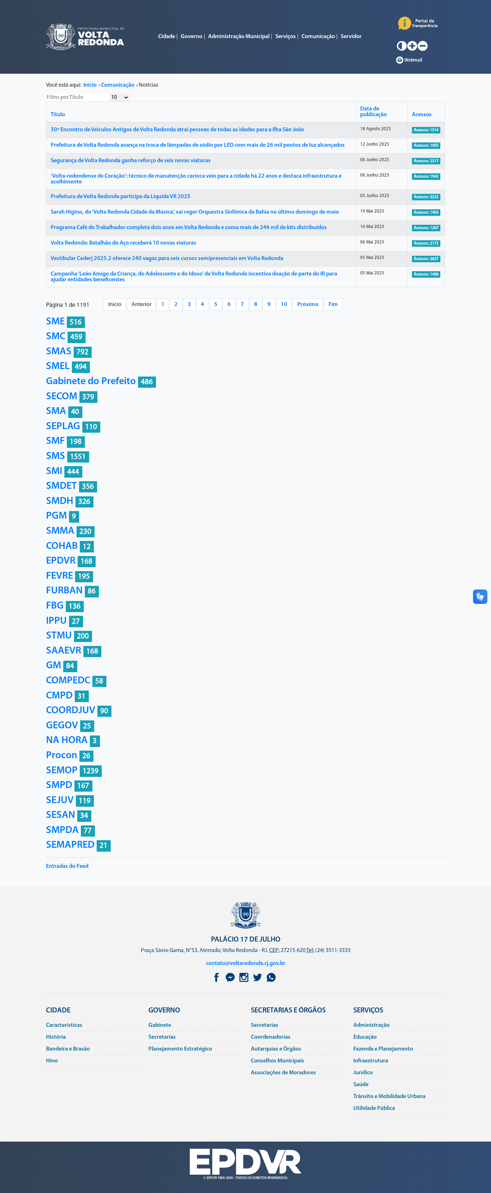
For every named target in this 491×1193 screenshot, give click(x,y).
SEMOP (62, 771)
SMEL (58, 366)
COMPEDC (68, 681)
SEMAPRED (70, 845)
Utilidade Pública (374, 1108)
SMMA (60, 531)
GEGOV (62, 726)
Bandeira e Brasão (68, 1049)
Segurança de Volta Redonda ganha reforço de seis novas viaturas (131, 161)
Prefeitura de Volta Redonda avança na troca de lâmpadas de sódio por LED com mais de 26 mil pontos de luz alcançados (198, 145)
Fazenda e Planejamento (383, 1049)
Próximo (307, 305)
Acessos (422, 115)
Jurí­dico (363, 1073)
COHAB (62, 546)
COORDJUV (70, 711)
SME (55, 322)
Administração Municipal (239, 37)
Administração (371, 1025)
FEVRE (59, 576)
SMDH (59, 501)
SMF (55, 441)
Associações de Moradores (283, 1073)
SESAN (60, 815)
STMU (59, 636)
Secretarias (162, 1037)
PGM (56, 516)
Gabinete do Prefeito (91, 382)
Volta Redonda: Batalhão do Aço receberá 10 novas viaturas (123, 243)
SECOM (61, 397)
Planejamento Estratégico (180, 1049)
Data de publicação (373, 112)
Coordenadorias (270, 1037)
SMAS (59, 352)
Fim (333, 305)
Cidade (166, 37)
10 (284, 305)
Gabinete (159, 1025)
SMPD (59, 785)
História (56, 1037)
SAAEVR (63, 651)
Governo (191, 37)
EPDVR (60, 561)
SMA (56, 411)
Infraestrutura (370, 1061)
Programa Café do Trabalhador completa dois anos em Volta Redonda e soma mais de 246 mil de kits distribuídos (189, 228)
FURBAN (64, 591)
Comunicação (318, 37)
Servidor (351, 37)
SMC (55, 337)
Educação (365, 1037)
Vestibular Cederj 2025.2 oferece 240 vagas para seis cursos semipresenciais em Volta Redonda (167, 258)
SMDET (61, 486)
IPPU (56, 621)
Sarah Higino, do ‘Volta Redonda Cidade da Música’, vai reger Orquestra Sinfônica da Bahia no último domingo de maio (195, 212)
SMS (55, 456)
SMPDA (62, 830)
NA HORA (67, 741)
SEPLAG (63, 427)
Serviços (285, 37)
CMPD (59, 696)
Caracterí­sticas (64, 1025)
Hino (52, 1061)
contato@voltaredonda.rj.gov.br (245, 963)
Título (58, 115)
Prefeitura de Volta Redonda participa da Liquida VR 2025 (121, 197)
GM (53, 666)
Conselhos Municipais (277, 1061)
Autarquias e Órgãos (276, 1049)
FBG (55, 606)
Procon (61, 756)
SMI (54, 471)
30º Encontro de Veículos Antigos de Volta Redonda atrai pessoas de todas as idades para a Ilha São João (177, 130)
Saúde (360, 1085)
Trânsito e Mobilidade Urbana (389, 1096)
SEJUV (60, 801)
